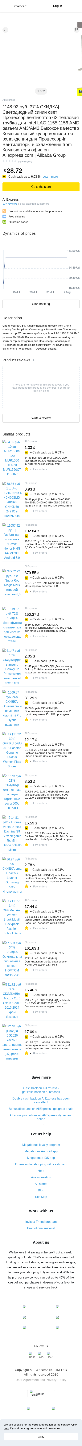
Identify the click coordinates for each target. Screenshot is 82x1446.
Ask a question (41, 1177)
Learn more (50, 176)
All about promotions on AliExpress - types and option (41, 1117)
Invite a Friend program (41, 1221)
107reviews (9, 203)
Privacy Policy (56, 1379)
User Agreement (27, 1379)
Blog (41, 1190)
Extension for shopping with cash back (41, 1164)
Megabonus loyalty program (41, 1144)
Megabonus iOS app (41, 1157)
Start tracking (41, 304)
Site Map (41, 1196)
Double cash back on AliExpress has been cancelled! (41, 1100)
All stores (41, 1183)
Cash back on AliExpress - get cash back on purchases (41, 1090)
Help (41, 1170)
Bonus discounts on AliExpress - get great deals (41, 1108)
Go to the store (41, 186)
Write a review (41, 418)
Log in (57, 5)
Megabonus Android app (41, 1151)
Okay (41, 1436)
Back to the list (5, 30)
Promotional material (41, 1228)
